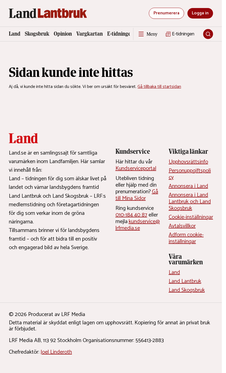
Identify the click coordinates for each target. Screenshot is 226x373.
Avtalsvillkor (182, 226)
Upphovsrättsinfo (188, 161)
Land (14, 33)
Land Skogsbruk (187, 290)
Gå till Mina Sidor (136, 195)
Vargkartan (89, 33)
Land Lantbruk (185, 281)
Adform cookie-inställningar (186, 238)
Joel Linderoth (56, 352)
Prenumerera (166, 13)
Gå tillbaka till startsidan (159, 86)
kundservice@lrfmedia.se (137, 225)
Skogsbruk (37, 33)
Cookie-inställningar (191, 217)
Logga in (200, 13)
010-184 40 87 (131, 215)
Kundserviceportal (135, 168)
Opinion (63, 33)
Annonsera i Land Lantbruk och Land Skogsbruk (190, 202)
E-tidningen (120, 33)
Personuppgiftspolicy (190, 174)
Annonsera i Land (188, 186)
